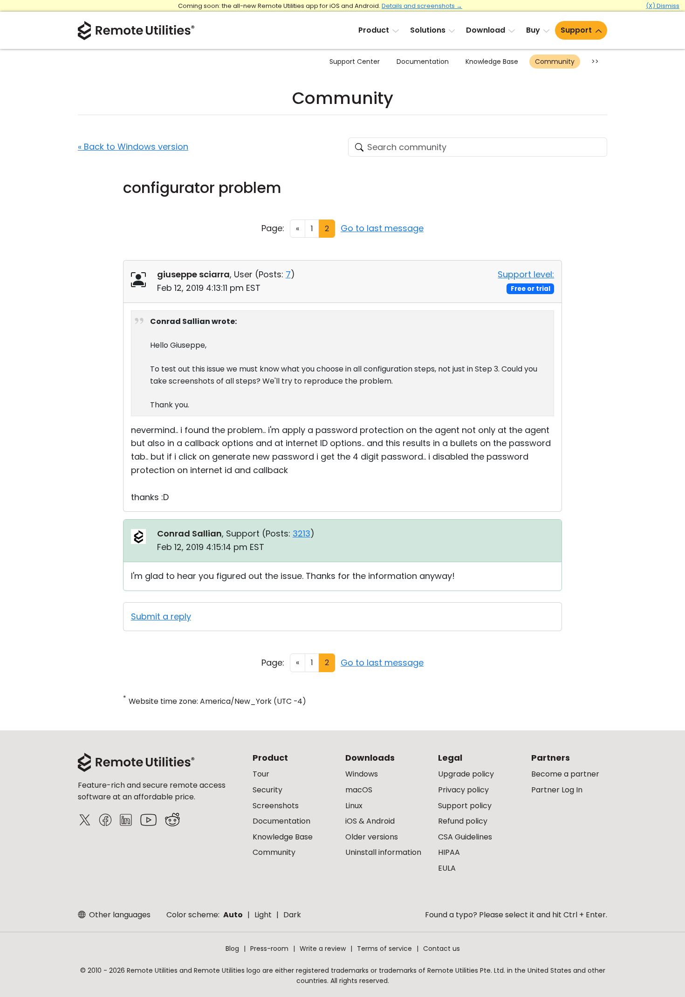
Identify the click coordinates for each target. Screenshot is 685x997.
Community (555, 61)
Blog (232, 948)
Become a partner (565, 774)
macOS (358, 789)
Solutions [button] (427, 30)
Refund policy (462, 821)
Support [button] (576, 30)
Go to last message (382, 228)
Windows (361, 774)
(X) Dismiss (662, 5)
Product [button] (373, 30)
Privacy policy (463, 789)
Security (267, 789)
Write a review (323, 948)
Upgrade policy (466, 774)
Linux (354, 805)
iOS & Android (370, 821)
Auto (233, 914)
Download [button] (485, 30)
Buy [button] (533, 30)
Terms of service (384, 948)
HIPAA (449, 852)
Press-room (269, 948)
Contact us (441, 948)
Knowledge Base (492, 61)
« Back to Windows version (133, 146)
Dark (292, 914)
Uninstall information (383, 852)
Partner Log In (556, 789)
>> (595, 61)
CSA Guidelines (465, 837)
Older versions (371, 837)
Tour (261, 774)
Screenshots (276, 805)
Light (263, 914)
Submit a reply (161, 616)
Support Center (354, 61)
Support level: (526, 274)
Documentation (423, 61)
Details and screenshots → (422, 5)
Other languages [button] (119, 914)
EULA (447, 868)
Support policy (465, 805)
